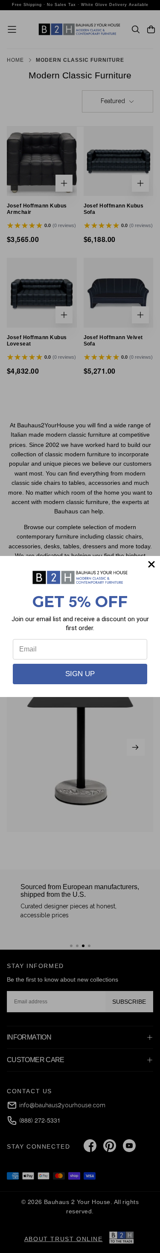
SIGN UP (80, 674)
